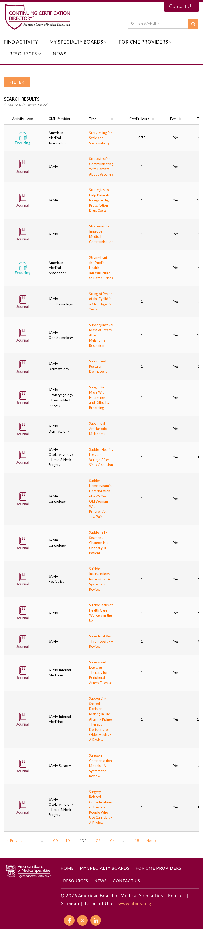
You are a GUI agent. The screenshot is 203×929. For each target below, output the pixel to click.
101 (68, 840)
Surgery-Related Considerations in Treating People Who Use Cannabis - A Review (101, 807)
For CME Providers (143, 42)
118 (135, 840)
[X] (82, 920)
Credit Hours (139, 119)
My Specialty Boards (76, 42)
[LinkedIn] (95, 920)
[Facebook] (69, 920)
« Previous (16, 840)
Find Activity (21, 42)
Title (92, 119)
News (59, 53)
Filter (16, 82)
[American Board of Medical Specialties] (37, 17)
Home (67, 868)
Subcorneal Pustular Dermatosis (98, 366)
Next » (151, 840)
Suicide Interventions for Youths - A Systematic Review (99, 579)
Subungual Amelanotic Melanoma (98, 428)
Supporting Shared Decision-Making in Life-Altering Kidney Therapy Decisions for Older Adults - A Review (101, 719)
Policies (176, 895)
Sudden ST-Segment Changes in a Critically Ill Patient (98, 542)
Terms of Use (98, 903)
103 (97, 840)
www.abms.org (134, 903)
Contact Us (181, 6)
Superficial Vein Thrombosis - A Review (101, 641)
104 (111, 840)
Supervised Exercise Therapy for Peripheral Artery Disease (100, 672)
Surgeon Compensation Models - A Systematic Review (100, 765)
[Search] (193, 24)
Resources (23, 53)
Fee (173, 119)
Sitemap (70, 903)
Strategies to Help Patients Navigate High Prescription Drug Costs (99, 200)
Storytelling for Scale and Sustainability (100, 138)
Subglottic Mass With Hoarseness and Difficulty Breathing (99, 397)
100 (54, 840)
